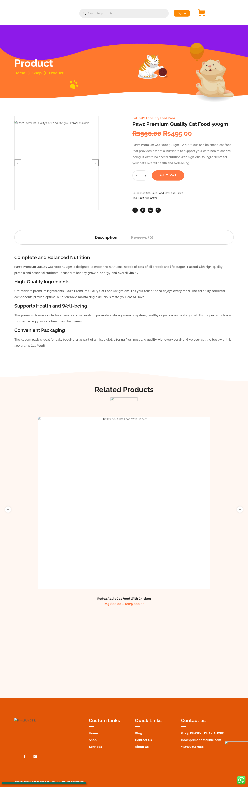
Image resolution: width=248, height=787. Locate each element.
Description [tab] (106, 237)
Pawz (171, 118)
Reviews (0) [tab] (142, 237)
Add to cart (168, 175)
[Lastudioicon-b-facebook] (24, 756)
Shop (37, 73)
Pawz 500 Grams (147, 198)
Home (19, 73)
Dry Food (161, 118)
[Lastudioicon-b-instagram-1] (35, 756)
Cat (134, 118)
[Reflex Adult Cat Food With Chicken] (124, 503)
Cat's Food (146, 118)
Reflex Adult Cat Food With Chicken (124, 598)
